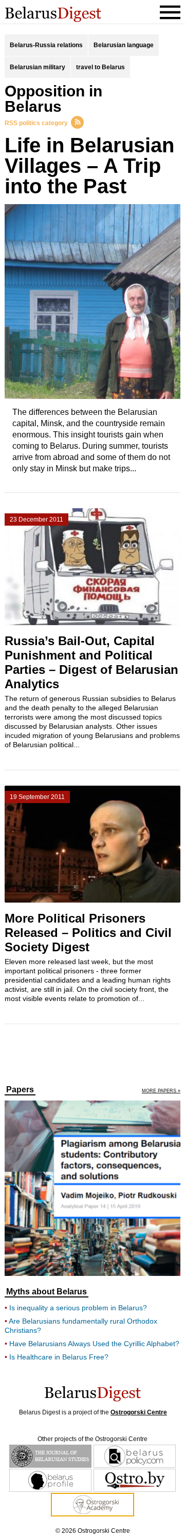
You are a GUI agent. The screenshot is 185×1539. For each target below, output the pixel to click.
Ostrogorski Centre (138, 1412)
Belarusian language (124, 45)
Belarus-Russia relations (46, 45)
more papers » (161, 1091)
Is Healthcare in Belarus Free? (58, 1357)
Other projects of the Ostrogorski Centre (92, 1439)
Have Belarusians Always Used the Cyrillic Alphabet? (94, 1344)
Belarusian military (37, 67)
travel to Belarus (100, 67)
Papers (20, 1090)
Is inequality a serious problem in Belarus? (78, 1308)
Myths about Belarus (46, 1292)
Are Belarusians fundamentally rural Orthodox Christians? (81, 1325)
